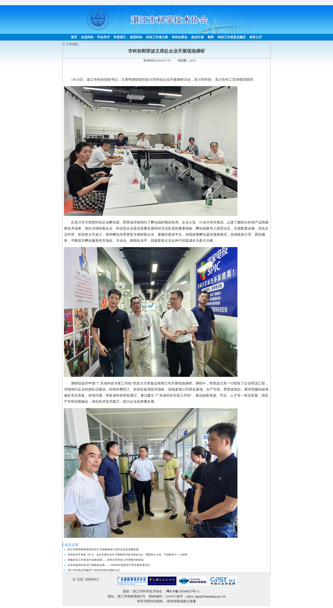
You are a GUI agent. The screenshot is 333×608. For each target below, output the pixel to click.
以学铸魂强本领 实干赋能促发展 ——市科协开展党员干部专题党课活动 (109, 565)
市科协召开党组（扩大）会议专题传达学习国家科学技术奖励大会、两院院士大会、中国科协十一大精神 (127, 554)
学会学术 (103, 37)
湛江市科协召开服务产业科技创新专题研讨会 (94, 570)
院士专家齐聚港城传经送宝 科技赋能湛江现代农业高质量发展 (103, 549)
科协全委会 (179, 37)
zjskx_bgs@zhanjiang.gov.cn (206, 596)
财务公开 (256, 37)
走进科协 (87, 37)
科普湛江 (120, 37)
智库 (211, 37)
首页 (74, 37)
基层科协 (136, 37)
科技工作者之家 (157, 37)
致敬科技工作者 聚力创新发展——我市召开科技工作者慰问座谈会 (106, 559)
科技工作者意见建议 (232, 37)
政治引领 (197, 37)
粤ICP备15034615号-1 (182, 591)
